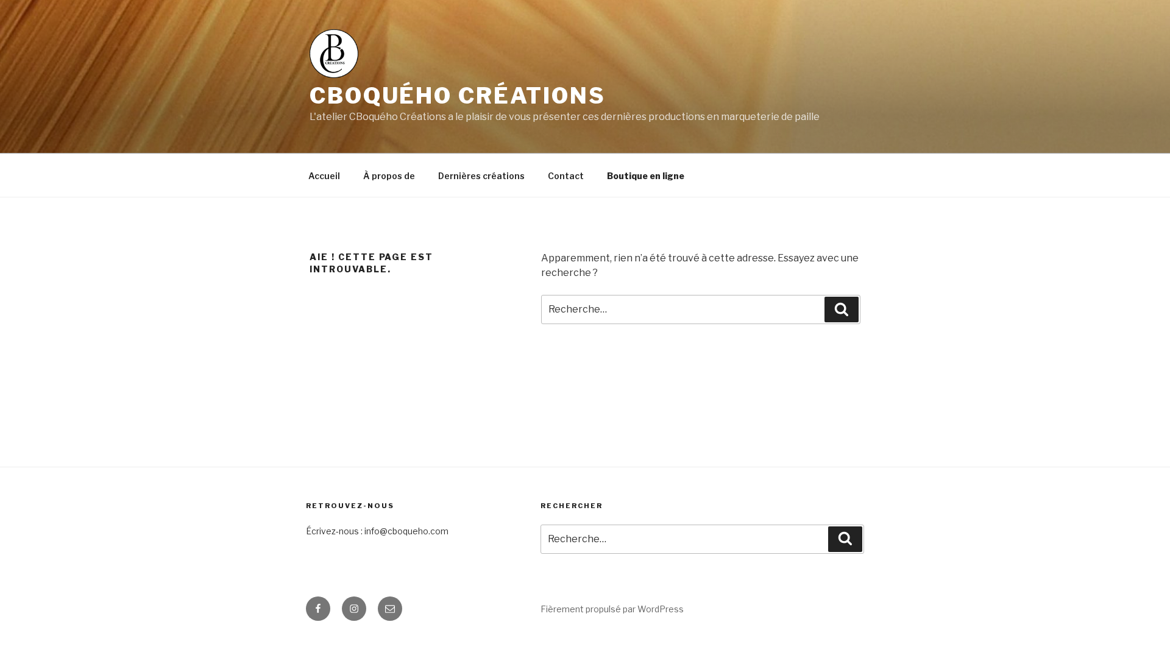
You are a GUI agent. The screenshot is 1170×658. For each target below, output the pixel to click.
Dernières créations (481, 176)
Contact (566, 176)
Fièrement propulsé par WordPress (612, 609)
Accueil (324, 176)
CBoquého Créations (458, 95)
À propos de (389, 176)
